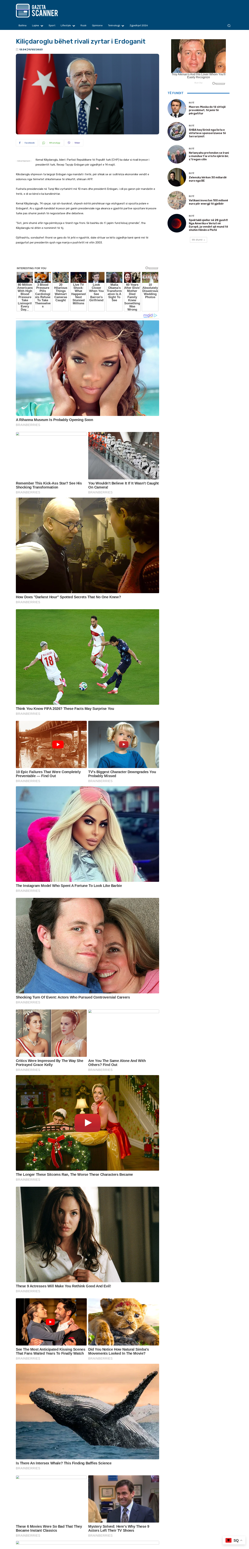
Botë (191, 103)
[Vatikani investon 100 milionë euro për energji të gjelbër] (177, 200)
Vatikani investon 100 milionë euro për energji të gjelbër (208, 202)
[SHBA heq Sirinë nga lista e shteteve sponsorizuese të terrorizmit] (177, 131)
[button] (229, 25)
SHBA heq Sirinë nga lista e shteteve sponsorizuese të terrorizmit (207, 133)
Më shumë (197, 239)
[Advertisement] (87, 258)
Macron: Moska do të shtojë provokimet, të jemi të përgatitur (207, 110)
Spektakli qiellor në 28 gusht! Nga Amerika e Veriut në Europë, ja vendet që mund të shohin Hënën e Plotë (208, 225)
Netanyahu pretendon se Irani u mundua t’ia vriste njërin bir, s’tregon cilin (209, 156)
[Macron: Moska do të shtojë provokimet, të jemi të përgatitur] (177, 108)
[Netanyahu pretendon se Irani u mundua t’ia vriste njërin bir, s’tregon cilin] (177, 154)
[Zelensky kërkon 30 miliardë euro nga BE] (177, 177)
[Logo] (44, 11)
